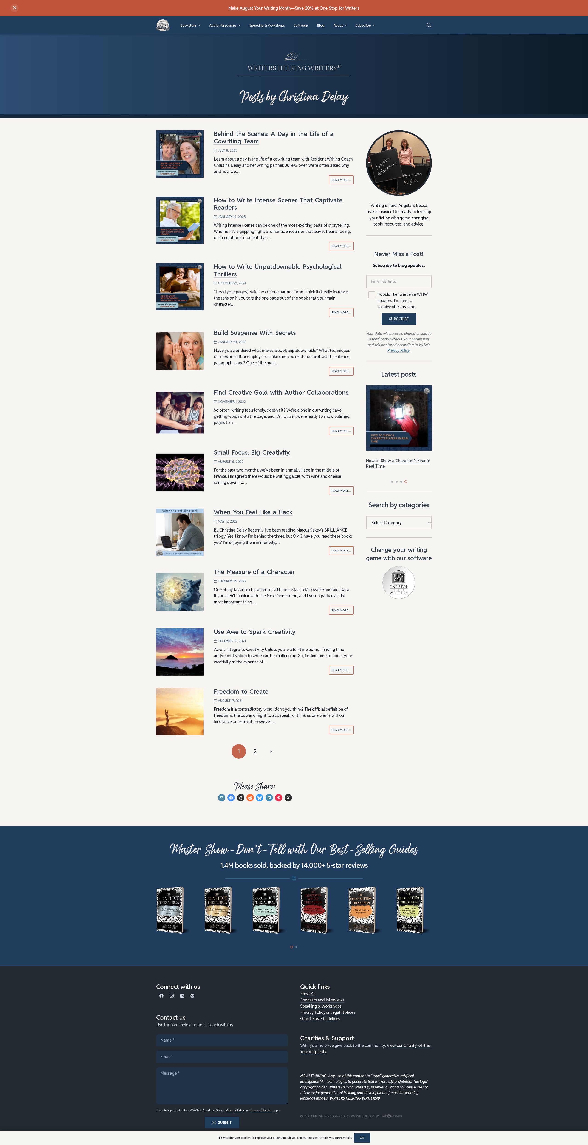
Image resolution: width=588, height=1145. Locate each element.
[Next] (271, 751)
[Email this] (221, 797)
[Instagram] (172, 996)
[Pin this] (278, 797)
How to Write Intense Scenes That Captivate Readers (278, 204)
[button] (199, 25)
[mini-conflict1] (174, 910)
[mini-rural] (366, 910)
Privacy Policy (235, 1110)
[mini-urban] (318, 910)
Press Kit (308, 993)
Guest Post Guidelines (320, 1018)
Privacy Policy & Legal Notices (327, 1012)
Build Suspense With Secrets (255, 333)
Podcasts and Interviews (322, 1000)
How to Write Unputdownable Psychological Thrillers (278, 270)
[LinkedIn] (182, 996)
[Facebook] (161, 996)
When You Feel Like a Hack (253, 512)
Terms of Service (261, 1110)
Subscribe (399, 319)
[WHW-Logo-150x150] (163, 25)
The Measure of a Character (254, 572)
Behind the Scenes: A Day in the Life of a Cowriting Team (274, 137)
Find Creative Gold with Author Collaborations (281, 392)
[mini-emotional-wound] (270, 910)
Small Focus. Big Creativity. (252, 452)
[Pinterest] (192, 996)
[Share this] (231, 797)
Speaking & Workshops (320, 1006)
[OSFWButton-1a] (398, 582)
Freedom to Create (241, 691)
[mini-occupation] (222, 910)
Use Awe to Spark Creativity (254, 632)
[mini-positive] (414, 910)
